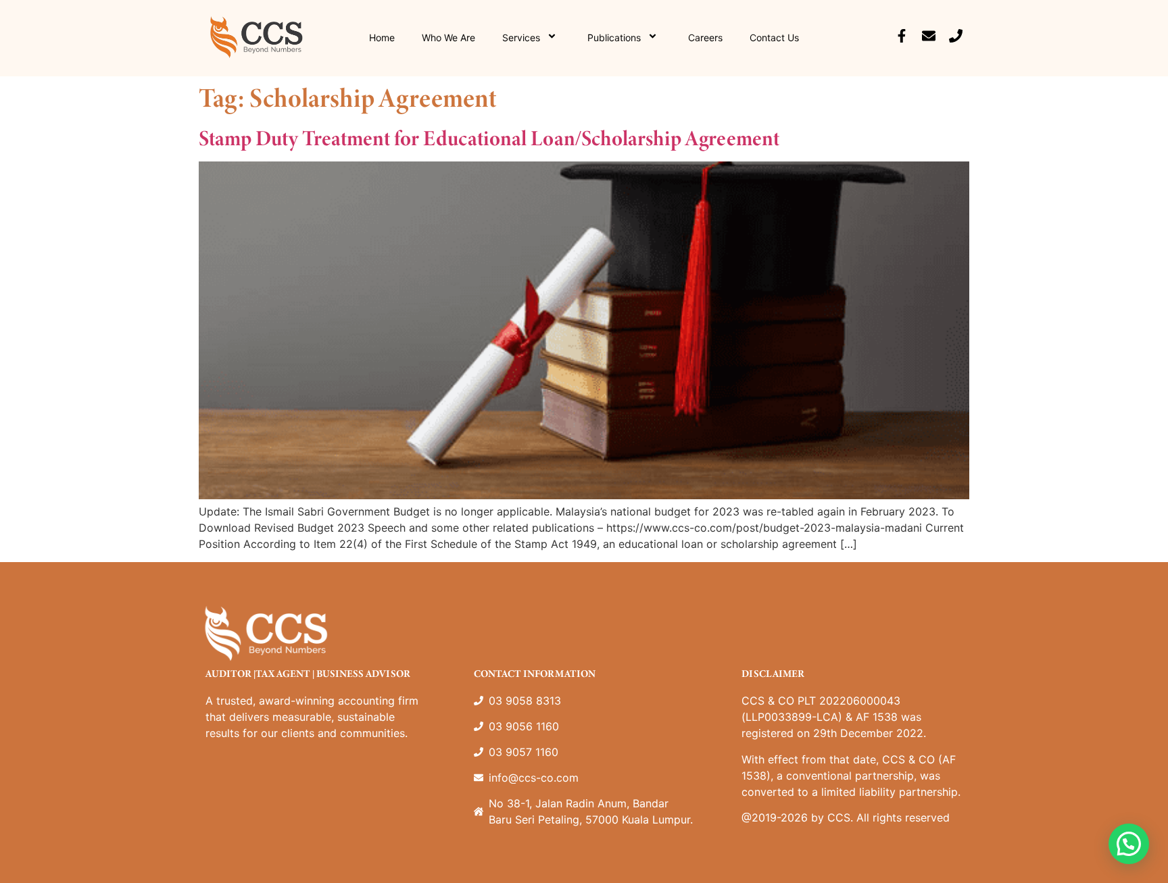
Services (521, 37)
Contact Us (774, 37)
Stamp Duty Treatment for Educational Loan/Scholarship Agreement (489, 137)
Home (382, 37)
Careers (705, 37)
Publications (614, 37)
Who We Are (448, 37)
